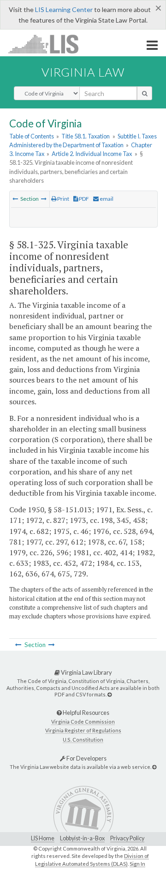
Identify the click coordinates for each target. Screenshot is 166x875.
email (106, 198)
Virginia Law (83, 72)
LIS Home (42, 838)
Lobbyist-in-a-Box (82, 838)
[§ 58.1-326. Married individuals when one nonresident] (44, 198)
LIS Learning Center (64, 9)
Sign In (137, 864)
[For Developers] (154, 767)
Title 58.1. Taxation (85, 136)
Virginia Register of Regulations (83, 730)
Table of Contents (31, 136)
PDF (83, 198)
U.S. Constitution (83, 740)
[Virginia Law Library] (109, 694)
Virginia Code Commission (83, 722)
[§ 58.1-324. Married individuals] (15, 198)
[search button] (144, 93)
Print (62, 198)
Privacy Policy (127, 838)
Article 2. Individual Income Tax (92, 153)
